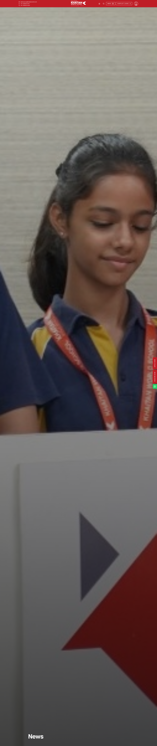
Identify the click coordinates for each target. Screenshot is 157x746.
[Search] (103, 3)
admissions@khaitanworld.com (29, 2)
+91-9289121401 (25, 3)
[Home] (99, 3)
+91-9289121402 (25, 5)
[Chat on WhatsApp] (155, 386)
